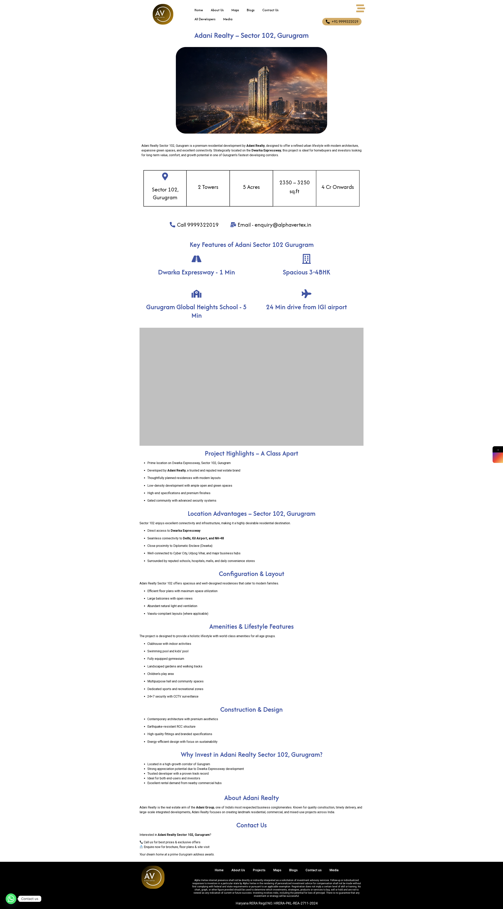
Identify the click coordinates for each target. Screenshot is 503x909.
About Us (217, 10)
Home (199, 10)
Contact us (314, 870)
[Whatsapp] (11, 898)
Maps (235, 10)
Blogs (250, 10)
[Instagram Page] (498, 457)
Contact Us (270, 10)
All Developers (205, 19)
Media (227, 19)
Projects (259, 870)
